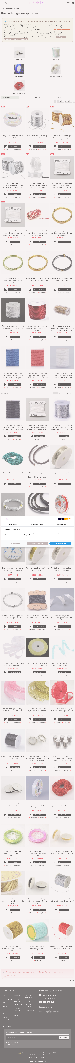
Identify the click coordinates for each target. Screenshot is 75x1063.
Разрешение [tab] (13, 524)
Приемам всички (60, 543)
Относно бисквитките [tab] (37, 524)
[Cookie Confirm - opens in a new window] (64, 519)
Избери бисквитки (37, 543)
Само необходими (15, 543)
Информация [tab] (61, 524)
